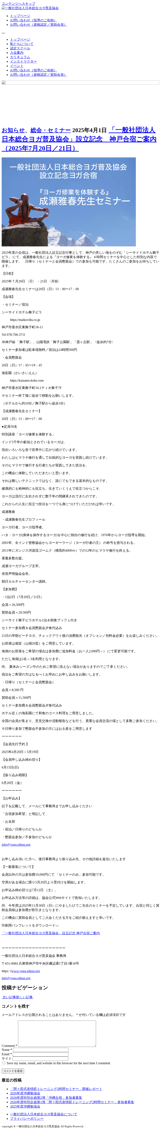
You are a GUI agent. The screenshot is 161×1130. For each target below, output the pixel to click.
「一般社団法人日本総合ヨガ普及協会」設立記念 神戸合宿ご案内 (51, 933)
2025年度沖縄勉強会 (25, 1106)
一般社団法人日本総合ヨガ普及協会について (43, 1114)
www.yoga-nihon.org (25, 971)
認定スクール (20, 48)
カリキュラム (20, 57)
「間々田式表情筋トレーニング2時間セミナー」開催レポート (56, 1089)
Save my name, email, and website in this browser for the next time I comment (58, 1063)
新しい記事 (25, 997)
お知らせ (13, 130)
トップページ (20, 16)
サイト (7, 1058)
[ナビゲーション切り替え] (3, 33)
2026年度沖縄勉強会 (25, 1093)
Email (7, 1054)
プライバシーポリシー (27, 1118)
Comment (9, 1046)
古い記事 (9, 997)
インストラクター (23, 61)
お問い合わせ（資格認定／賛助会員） (38, 24)
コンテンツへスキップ (18, 3)
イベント (16, 66)
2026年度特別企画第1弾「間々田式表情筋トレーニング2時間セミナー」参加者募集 (72, 1102)
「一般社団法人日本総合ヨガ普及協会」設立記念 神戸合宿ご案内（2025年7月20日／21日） (79, 139)
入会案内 (16, 52)
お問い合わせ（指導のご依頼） (33, 20)
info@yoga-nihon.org (16, 844)
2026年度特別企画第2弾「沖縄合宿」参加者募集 (46, 1097)
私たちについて (22, 44)
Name (7, 1049)
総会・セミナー (51, 130)
